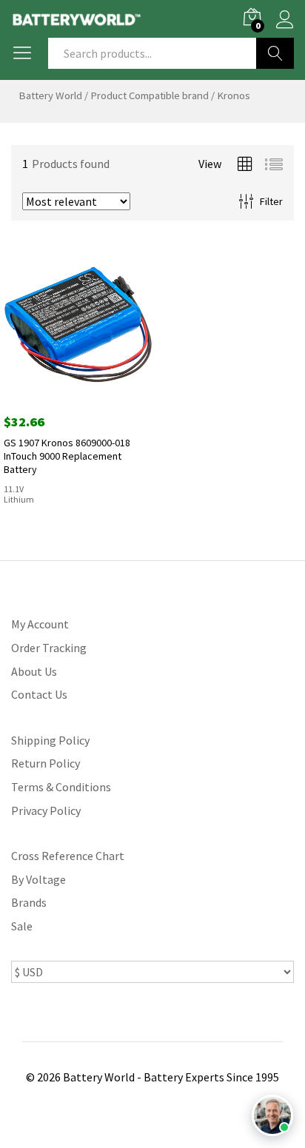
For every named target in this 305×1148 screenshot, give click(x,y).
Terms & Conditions (61, 786)
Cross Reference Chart (67, 855)
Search (275, 53)
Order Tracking (49, 647)
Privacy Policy (46, 810)
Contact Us (39, 694)
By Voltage (38, 879)
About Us (34, 671)
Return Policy (45, 763)
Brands (29, 902)
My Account (40, 624)
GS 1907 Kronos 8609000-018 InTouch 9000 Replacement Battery (67, 456)
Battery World (50, 95)
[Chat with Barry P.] (272, 1115)
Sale (22, 926)
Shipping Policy (50, 740)
